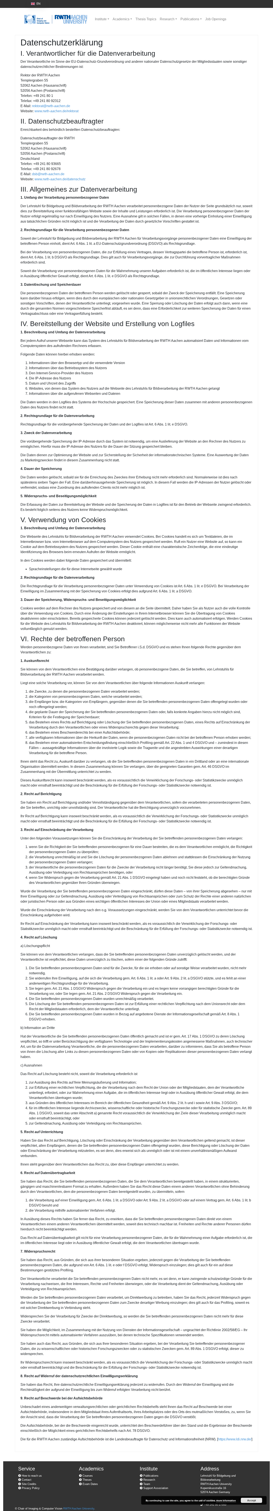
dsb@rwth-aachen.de (48, 174)
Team (146, 1484)
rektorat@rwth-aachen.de (51, 106)
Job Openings (215, 19)
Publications (189, 19)
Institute (101, 19)
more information (226, 1500)
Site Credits (28, 1484)
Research (167, 19)
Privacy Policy (30, 1488)
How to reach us (31, 1475)
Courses (87, 1475)
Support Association (155, 1488)
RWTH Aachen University (78, 1508)
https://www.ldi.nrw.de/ (234, 1439)
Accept (251, 1500)
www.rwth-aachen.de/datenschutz (60, 179)
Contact (26, 1479)
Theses (87, 1479)
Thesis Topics (145, 19)
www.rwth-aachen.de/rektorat (56, 111)
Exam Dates (90, 1484)
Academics (121, 19)
